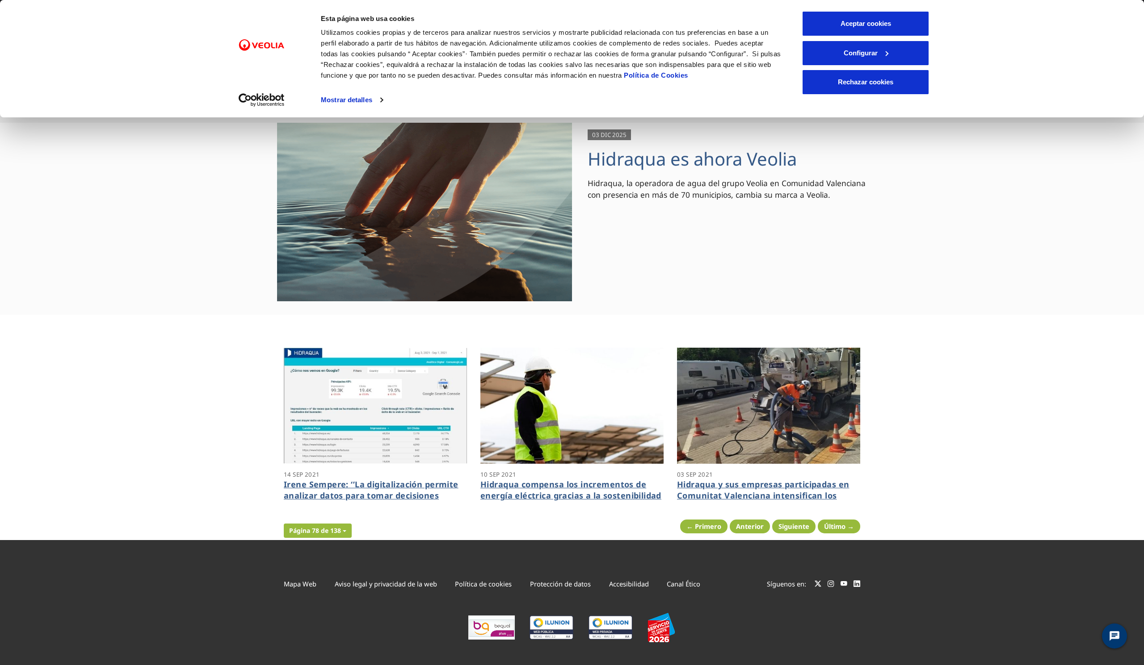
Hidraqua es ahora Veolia (692, 158)
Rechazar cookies (865, 82)
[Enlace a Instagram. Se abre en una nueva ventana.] (831, 585)
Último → (839, 526)
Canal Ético (683, 583)
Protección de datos (560, 583)
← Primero (703, 526)
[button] (318, 531)
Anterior (750, 526)
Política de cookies (483, 583)
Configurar (861, 53)
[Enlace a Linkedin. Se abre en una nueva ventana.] (857, 585)
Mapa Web (300, 583)
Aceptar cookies (866, 23)
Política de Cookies (656, 75)
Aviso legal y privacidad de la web (386, 583)
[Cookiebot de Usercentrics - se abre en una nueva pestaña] (262, 100)
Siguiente (793, 526)
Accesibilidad (629, 583)
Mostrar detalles (346, 100)
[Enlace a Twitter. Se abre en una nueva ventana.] (818, 585)
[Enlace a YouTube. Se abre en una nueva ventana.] (844, 585)
